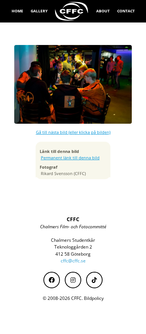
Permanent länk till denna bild (70, 157)
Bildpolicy (94, 298)
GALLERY (39, 10)
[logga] (72, 11)
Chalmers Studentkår (73, 240)
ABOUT (103, 10)
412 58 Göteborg (73, 254)
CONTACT (126, 10)
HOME (17, 10)
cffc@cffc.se (73, 261)
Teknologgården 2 (73, 247)
